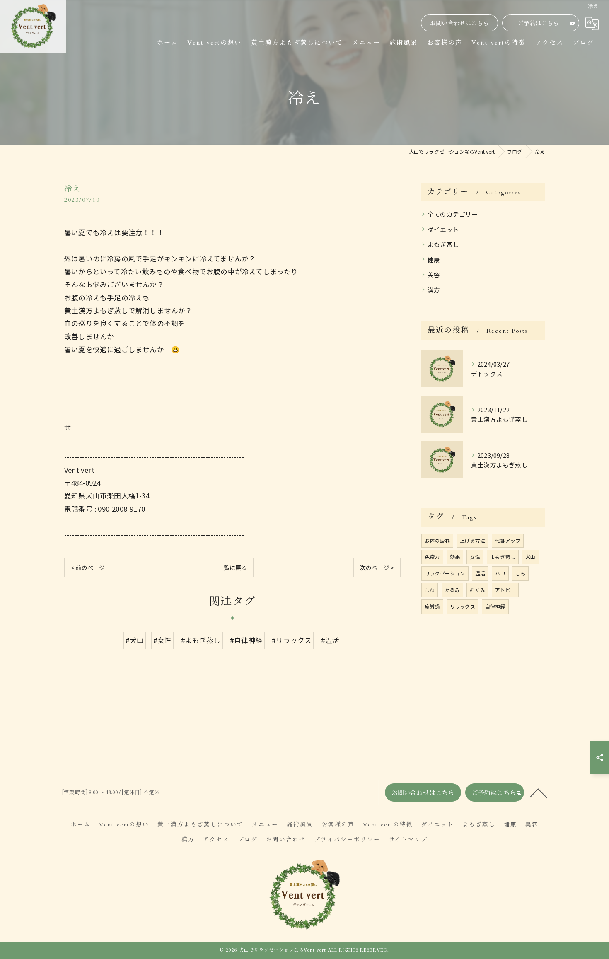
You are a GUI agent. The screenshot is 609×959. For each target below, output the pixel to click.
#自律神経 (246, 640)
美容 (434, 274)
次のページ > (377, 567)
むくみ (477, 589)
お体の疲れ (437, 540)
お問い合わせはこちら (459, 23)
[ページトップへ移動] (538, 792)
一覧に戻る (232, 567)
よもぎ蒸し (443, 244)
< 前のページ (88, 567)
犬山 (530, 556)
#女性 (162, 640)
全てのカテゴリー (453, 214)
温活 (480, 573)
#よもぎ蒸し (201, 640)
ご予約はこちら (538, 23)
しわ (430, 589)
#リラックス (292, 640)
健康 (434, 259)
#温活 (330, 640)
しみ (520, 573)
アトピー (505, 589)
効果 (455, 556)
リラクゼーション (445, 573)
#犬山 (135, 640)
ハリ (500, 573)
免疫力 (432, 556)
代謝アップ (507, 540)
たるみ (452, 589)
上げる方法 (472, 540)
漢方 (434, 289)
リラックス (462, 606)
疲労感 (432, 606)
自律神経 (495, 606)
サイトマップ (408, 839)
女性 (475, 556)
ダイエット (443, 229)
